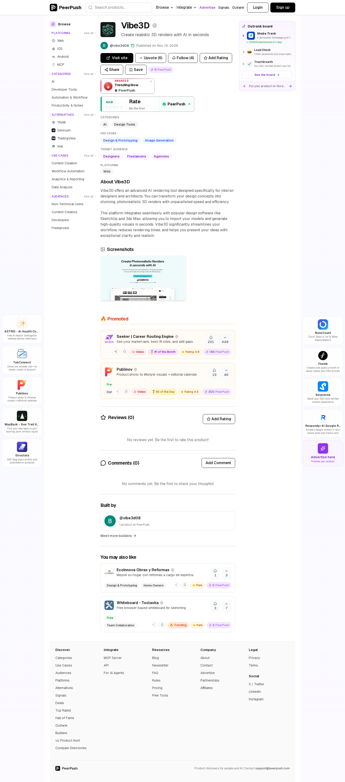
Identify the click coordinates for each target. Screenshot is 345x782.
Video (140, 352)
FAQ (155, 673)
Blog (155, 658)
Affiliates (206, 688)
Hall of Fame (64, 718)
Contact (206, 665)
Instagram (256, 699)
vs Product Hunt (67, 740)
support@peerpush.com (272, 768)
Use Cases (63, 665)
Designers (111, 156)
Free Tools (160, 695)
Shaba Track (266, 33)
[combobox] (118, 7)
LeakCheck (262, 50)
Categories (63, 658)
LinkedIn (255, 692)
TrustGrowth (263, 62)
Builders (61, 733)
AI (105, 124)
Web (107, 171)
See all (88, 33)
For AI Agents (114, 673)
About (205, 658)
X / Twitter (256, 684)
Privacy (254, 658)
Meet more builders (116, 536)
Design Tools (124, 124)
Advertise (207, 7)
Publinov (124, 369)
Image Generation (159, 140)
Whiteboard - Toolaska (138, 602)
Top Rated (63, 710)
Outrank (238, 7)
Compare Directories (71, 748)
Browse (162, 7)
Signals (223, 7)
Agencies (161, 156)
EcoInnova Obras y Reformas (143, 569)
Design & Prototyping (120, 140)
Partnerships (209, 680)
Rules (156, 680)
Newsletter (160, 665)
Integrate (184, 7)
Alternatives (64, 688)
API (106, 665)
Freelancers (136, 156)
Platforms (62, 680)
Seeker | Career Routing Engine (145, 336)
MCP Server (113, 658)
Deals (59, 703)
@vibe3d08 (130, 518)
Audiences (63, 673)
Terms (253, 665)
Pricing (157, 688)
